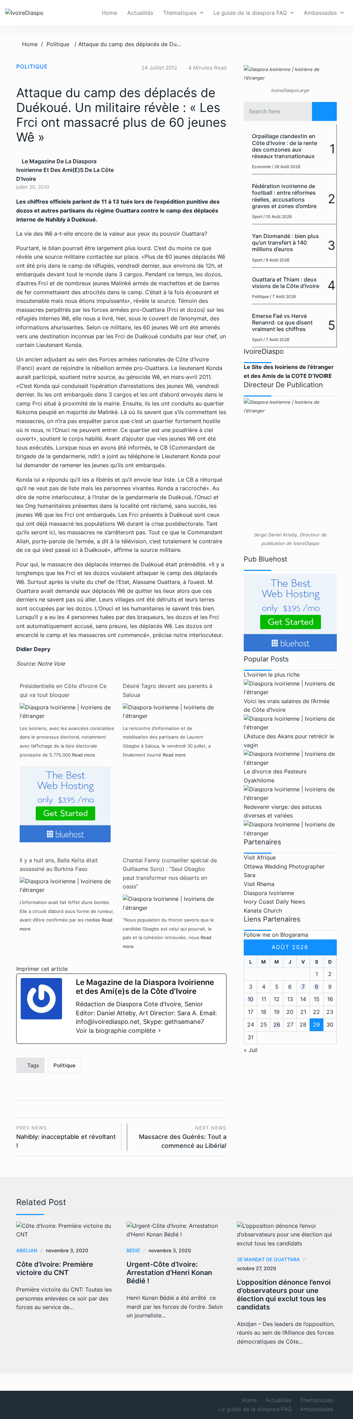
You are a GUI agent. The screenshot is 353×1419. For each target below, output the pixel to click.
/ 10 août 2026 (277, 216)
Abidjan (26, 1250)
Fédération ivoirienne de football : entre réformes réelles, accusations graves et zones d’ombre (284, 196)
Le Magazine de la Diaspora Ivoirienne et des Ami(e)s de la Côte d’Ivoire (65, 170)
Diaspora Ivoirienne (269, 893)
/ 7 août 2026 (283, 296)
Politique (58, 44)
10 (250, 999)
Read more (83, 755)
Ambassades (320, 12)
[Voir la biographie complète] (159, 1030)
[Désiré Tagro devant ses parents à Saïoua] (170, 711)
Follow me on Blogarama (276, 934)
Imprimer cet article (42, 968)
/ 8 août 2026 (276, 260)
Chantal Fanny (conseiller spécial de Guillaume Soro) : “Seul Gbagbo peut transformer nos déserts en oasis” (170, 873)
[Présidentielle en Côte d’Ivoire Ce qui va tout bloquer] (67, 711)
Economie (261, 166)
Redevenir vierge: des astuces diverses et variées (283, 811)
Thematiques (179, 12)
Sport (257, 216)
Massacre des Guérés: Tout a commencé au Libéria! (182, 1137)
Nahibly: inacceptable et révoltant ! (66, 1137)
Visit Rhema (259, 884)
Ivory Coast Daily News (274, 901)
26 (276, 1024)
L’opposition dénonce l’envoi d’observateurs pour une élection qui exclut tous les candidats (284, 1294)
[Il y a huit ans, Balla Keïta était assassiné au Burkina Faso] (67, 885)
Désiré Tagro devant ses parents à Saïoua (167, 690)
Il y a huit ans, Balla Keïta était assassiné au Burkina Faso (59, 865)
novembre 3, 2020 (67, 1250)
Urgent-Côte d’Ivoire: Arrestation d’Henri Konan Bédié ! (169, 1272)
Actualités (140, 12)
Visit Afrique (260, 857)
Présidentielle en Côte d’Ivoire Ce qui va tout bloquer (63, 690)
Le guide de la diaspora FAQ (250, 12)
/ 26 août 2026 (286, 166)
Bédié (133, 1250)
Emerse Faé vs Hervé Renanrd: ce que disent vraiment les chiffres (282, 322)
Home (109, 12)
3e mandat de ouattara (268, 1259)
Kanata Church (263, 910)
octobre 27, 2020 (256, 1268)
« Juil (251, 1050)
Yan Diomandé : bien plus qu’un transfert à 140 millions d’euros (285, 243)
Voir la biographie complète (115, 1030)
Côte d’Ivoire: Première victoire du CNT (54, 1268)
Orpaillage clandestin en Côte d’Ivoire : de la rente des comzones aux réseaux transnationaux (284, 146)
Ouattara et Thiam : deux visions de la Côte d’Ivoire (285, 282)
